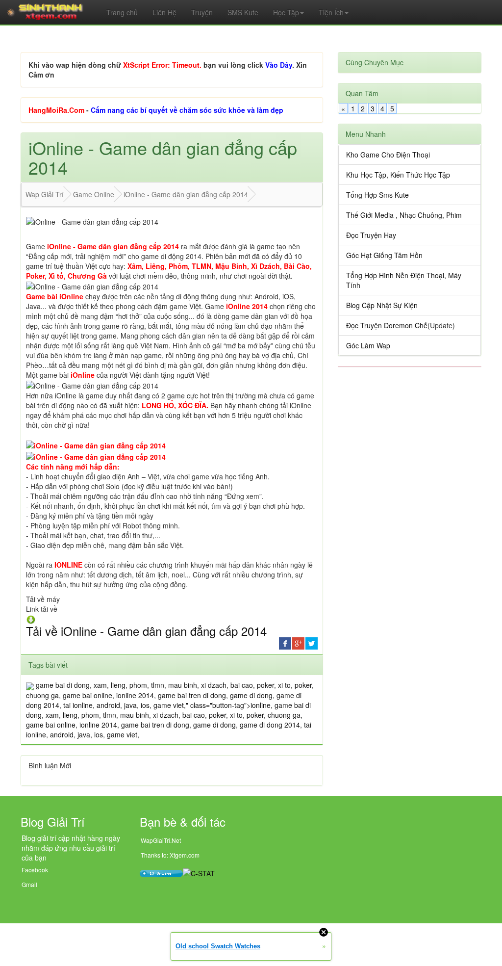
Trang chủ (122, 12)
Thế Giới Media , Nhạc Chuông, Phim (404, 215)
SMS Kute (242, 12)
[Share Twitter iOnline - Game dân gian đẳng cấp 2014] (311, 643)
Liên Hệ (164, 12)
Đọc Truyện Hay (371, 235)
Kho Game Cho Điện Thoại (388, 154)
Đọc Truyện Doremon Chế (386, 325)
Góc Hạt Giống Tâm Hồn (384, 255)
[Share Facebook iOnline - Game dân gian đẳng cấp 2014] (285, 643)
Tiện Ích (331, 12)
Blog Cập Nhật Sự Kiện (382, 305)
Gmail (29, 884)
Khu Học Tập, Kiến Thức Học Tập (398, 175)
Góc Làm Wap (368, 345)
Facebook (35, 869)
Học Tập (286, 12)
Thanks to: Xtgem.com (170, 855)
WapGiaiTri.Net (161, 840)
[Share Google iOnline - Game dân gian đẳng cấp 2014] (298, 643)
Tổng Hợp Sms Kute (377, 195)
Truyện (202, 12)
